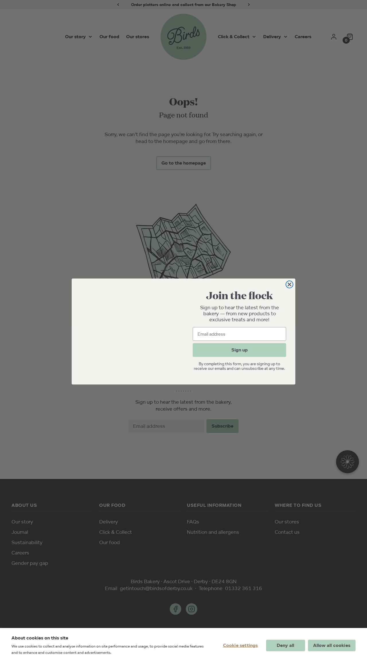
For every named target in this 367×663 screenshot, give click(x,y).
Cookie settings (240, 645)
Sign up (239, 350)
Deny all (285, 645)
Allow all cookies (331, 645)
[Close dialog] (289, 284)
